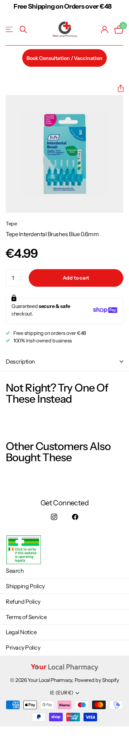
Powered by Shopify (97, 680)
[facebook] (75, 517)
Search (15, 570)
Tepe (11, 223)
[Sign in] (105, 29)
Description (20, 361)
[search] (23, 30)
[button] (117, 88)
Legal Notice (21, 632)
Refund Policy (23, 601)
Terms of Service (26, 617)
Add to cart (76, 278)
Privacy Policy (23, 647)
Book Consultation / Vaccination (64, 58)
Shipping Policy (25, 586)
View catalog (10, 30)
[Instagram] (54, 517)
